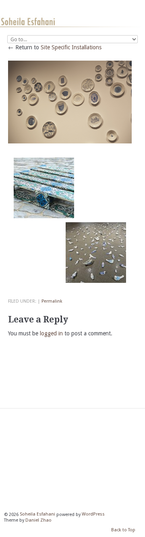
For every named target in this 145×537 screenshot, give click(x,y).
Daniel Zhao (38, 520)
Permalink (51, 301)
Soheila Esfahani (37, 514)
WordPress (93, 514)
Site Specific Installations (71, 47)
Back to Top (123, 530)
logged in (51, 333)
